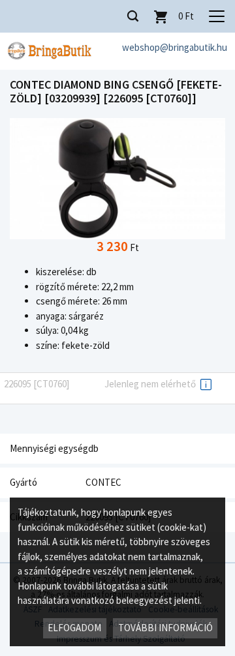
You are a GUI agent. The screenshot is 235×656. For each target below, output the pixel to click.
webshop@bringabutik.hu (174, 47)
